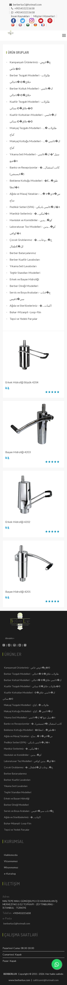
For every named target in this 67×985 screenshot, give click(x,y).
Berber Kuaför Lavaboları (25, 259)
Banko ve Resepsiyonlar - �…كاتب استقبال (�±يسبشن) (35, 171)
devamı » (9, 638)
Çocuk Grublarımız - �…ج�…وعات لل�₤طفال (31, 243)
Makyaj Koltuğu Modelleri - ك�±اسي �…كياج (35, 144)
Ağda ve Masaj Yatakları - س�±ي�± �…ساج (35, 197)
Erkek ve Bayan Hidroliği (24, 279)
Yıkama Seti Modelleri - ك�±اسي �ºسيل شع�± (34, 157)
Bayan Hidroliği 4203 (18, 452)
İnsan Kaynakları (20, 16)
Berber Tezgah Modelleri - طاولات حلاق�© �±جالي (30, 78)
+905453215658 (24, 8)
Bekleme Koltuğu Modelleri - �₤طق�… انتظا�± (34, 184)
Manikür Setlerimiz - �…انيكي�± (29, 213)
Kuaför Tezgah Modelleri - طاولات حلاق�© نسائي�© (30, 105)
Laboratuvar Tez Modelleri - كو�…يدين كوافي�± (33, 230)
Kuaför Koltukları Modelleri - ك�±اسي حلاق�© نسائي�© (33, 118)
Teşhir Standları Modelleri (25, 272)
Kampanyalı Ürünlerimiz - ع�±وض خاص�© (30, 65)
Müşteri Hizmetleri (44, 16)
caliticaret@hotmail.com (46, 980)
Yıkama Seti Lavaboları (23, 266)
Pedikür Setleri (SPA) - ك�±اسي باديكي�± (35, 206)
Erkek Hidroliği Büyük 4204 (21, 382)
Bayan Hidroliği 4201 (18, 591)
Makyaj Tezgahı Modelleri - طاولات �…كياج (33, 131)
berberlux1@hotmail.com (27, 4)
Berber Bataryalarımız (23, 253)
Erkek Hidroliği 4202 (17, 521)
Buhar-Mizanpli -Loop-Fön (25, 312)
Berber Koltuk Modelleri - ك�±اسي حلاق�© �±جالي (31, 92)
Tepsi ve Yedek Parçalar (23, 318)
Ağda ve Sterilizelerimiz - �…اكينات (31, 305)
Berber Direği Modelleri (24, 285)
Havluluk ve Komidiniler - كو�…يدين (31, 220)
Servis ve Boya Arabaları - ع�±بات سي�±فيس (30, 296)
